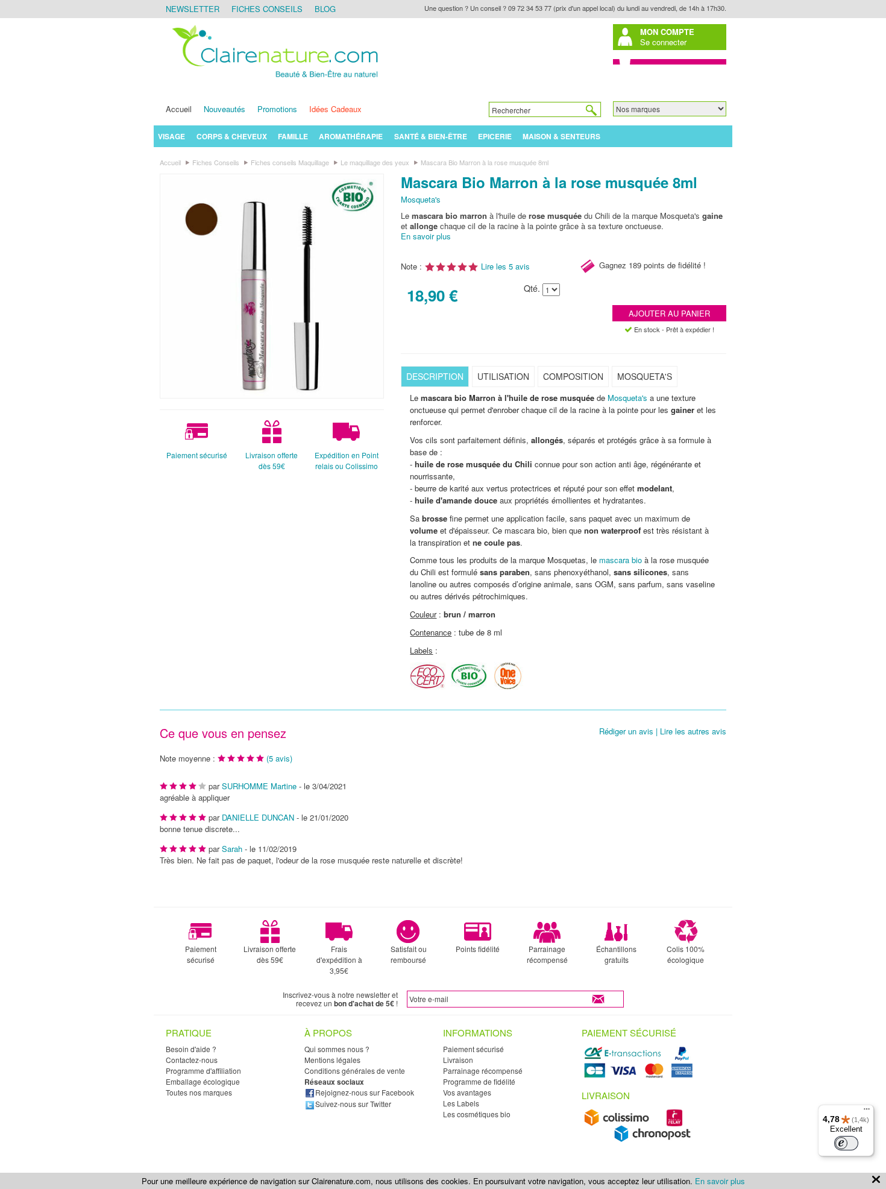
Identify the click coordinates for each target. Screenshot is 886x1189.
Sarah (232, 848)
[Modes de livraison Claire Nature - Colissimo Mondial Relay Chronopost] (640, 1139)
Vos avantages (467, 1092)
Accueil (179, 109)
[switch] (846, 1143)
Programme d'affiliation (203, 1070)
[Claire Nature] (273, 79)
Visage (171, 136)
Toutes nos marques (199, 1092)
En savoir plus (426, 236)
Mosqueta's (421, 199)
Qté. (532, 288)
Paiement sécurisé (196, 455)
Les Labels (461, 1103)
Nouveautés (224, 109)
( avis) (279, 758)
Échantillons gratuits (616, 954)
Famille (293, 136)
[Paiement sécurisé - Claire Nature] (640, 1076)
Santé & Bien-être (430, 136)
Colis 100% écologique (686, 954)
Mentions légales (332, 1060)
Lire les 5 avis (505, 266)
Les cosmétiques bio (477, 1114)
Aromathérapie (351, 136)
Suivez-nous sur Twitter (353, 1104)
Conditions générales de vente (354, 1070)
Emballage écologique (203, 1081)
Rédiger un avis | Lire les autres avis (662, 731)
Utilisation (503, 376)
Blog (325, 8)
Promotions (277, 109)
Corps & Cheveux (231, 136)
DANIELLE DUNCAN (258, 817)
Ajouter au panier (669, 313)
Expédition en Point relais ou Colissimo (347, 460)
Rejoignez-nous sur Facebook (364, 1092)
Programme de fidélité (479, 1081)
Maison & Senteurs (561, 136)
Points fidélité (478, 949)
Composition (573, 376)
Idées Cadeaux (335, 109)
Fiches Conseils (267, 8)
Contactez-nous (192, 1060)
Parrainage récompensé (547, 954)
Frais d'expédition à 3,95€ (339, 960)
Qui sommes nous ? (336, 1049)
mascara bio (620, 560)
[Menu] (866, 1112)
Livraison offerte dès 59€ (271, 460)
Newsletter (192, 8)
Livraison (458, 1060)
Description (434, 376)
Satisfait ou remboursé (409, 954)
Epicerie (495, 136)
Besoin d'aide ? (191, 1049)
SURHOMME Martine (259, 786)
